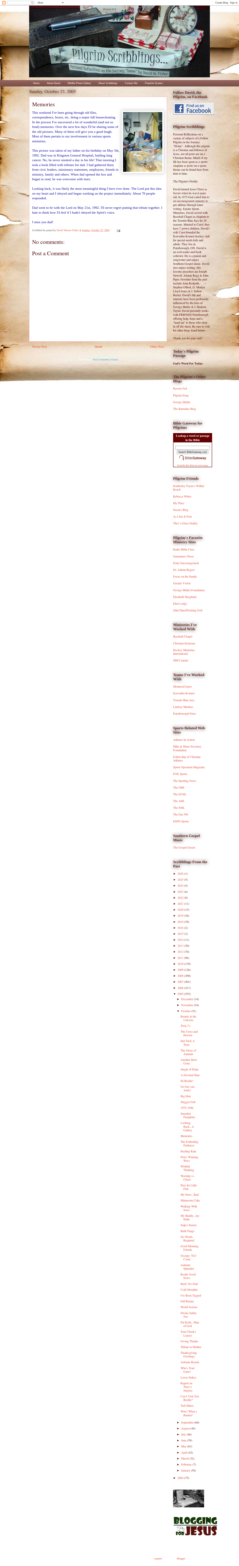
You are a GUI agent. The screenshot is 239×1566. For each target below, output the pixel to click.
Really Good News (188, 1276)
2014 (181, 940)
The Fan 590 (180, 814)
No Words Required (187, 1238)
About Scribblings (107, 83)
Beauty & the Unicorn (188, 1018)
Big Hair (186, 1096)
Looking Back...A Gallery (187, 1126)
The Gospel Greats (184, 847)
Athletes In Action (184, 740)
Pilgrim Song (181, 395)
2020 (181, 909)
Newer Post (39, 346)
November (187, 1005)
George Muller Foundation (189, 590)
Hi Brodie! (187, 1081)
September (187, 1422)
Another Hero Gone (189, 1061)
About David (53, 83)
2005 (181, 994)
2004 (181, 1478)
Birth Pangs (187, 1231)
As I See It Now (182, 516)
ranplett (158, 1558)
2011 (181, 958)
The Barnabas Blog (184, 409)
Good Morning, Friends (190, 1248)
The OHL (179, 787)
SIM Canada (180, 660)
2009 (181, 970)
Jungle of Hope (190, 1069)
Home (36, 83)
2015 (181, 934)
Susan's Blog (180, 510)
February (187, 1464)
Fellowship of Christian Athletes (187, 758)
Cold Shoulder (189, 1289)
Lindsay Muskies (183, 707)
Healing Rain (188, 1151)
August (185, 1428)
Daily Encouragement (186, 563)
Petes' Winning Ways (189, 1158)
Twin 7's (185, 1026)
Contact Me (131, 83)
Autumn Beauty (190, 1362)
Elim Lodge (180, 603)
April (184, 1452)
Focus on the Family (185, 576)
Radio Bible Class (183, 549)
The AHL (179, 801)
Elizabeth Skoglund (184, 597)
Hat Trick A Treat (188, 1042)
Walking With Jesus (189, 1208)
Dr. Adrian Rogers (184, 570)
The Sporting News (184, 781)
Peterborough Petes (184, 713)
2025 (181, 879)
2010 (181, 964)
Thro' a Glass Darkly (185, 523)
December (187, 999)
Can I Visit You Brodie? (190, 1398)
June (184, 1440)
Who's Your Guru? (188, 1369)
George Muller (181, 402)
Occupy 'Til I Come (188, 1257)
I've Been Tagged (191, 1295)
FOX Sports (180, 774)
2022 (181, 898)
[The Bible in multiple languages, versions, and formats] (192, 461)
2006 (181, 988)
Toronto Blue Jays (184, 700)
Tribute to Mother (191, 1347)
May (184, 1446)
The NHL (179, 808)
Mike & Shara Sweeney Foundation (187, 748)
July (184, 1434)
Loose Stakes (188, 1377)
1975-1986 (187, 1108)
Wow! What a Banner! (189, 1413)
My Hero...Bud (190, 1194)
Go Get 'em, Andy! (188, 1088)
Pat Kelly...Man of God (190, 1324)
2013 (181, 946)
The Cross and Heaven (189, 1033)
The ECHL (180, 794)
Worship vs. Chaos (188, 1177)
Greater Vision (181, 583)
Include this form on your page (192, 465)
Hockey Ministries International (184, 651)
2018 (181, 922)
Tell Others (187, 1405)
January (186, 1470)
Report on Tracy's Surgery (187, 1386)
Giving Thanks (189, 1341)
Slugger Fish (188, 1102)
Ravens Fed (180, 388)
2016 (181, 928)
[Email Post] (118, 230)
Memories (186, 1136)
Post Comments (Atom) (105, 359)
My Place (178, 503)
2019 (181, 915)
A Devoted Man (190, 1075)
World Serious (189, 1307)
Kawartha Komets (184, 693)
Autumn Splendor (187, 1266)
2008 (181, 976)
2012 (181, 951)
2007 (181, 982)
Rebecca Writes (182, 496)
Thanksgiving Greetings (189, 1354)
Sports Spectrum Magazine (189, 767)
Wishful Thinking (187, 1168)
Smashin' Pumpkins (188, 1115)
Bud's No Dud (189, 1284)
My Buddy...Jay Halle (190, 1217)
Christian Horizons (184, 643)
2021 (181, 904)
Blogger (181, 1558)
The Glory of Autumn (188, 1052)
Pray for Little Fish (189, 1187)
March (185, 1458)
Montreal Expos (182, 686)
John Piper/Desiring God (187, 610)
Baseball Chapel (182, 636)
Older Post (157, 346)
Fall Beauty (187, 1301)
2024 (181, 885)
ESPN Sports (181, 821)
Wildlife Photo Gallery (79, 83)
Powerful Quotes (154, 83)
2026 (181, 873)
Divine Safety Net (189, 1314)
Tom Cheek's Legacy (188, 1333)
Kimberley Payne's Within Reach (188, 487)
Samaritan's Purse (183, 556)
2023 (181, 892)
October (186, 1011)
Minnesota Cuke (190, 1200)
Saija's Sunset (188, 1225)
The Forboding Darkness (189, 1143)
